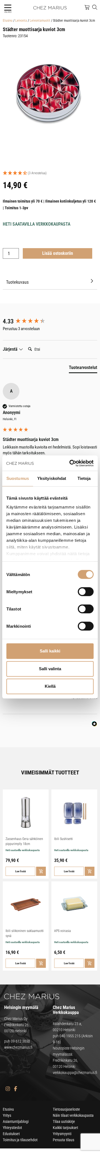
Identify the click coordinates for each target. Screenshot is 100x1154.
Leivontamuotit (40, 21)
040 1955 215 (70, 1036)
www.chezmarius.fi (18, 1047)
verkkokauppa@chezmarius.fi (75, 1072)
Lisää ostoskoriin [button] (41, 871)
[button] (7, 8)
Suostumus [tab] (17, 478)
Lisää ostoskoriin (57, 253)
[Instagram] (7, 1088)
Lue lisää (20, 871)
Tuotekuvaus (17, 282)
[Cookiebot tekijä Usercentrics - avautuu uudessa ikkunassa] (71, 463)
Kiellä (50, 686)
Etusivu (7, 21)
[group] (50, 321)
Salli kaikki (50, 651)
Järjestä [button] (11, 349)
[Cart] (86, 7)
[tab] (83, 369)
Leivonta (21, 21)
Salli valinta (50, 668)
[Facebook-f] (15, 1088)
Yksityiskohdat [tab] (51, 478)
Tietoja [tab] (84, 478)
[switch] (86, 591)
